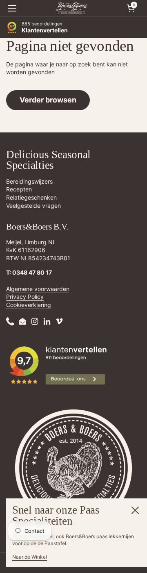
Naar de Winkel (29, 557)
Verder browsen (48, 100)
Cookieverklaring (28, 304)
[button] (130, 8)
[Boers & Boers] (71, 8)
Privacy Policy (25, 296)
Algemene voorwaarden (37, 288)
